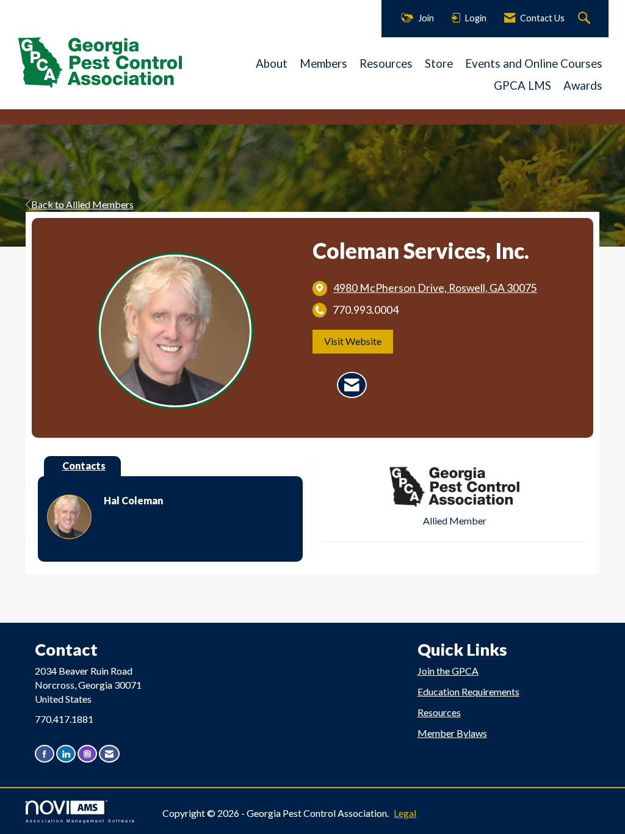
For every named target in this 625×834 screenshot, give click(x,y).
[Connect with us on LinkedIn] (66, 754)
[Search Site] (585, 18)
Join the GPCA (448, 670)
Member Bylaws (452, 733)
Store (439, 63)
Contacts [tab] (84, 465)
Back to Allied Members (82, 204)
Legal (405, 813)
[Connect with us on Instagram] (87, 754)
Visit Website (352, 341)
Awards (582, 85)
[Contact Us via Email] (109, 754)
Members (323, 63)
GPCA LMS (522, 85)
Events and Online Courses (533, 63)
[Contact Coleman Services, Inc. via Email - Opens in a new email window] (352, 385)
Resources (386, 63)
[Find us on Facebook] (44, 754)
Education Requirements (468, 691)
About (271, 63)
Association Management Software (80, 820)
